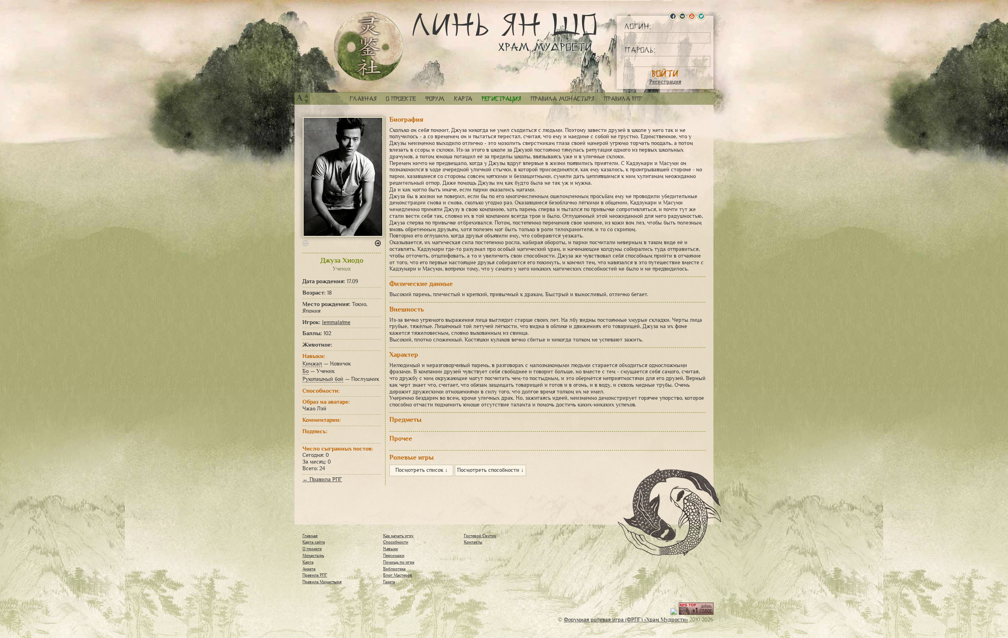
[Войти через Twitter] (701, 16)
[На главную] (368, 46)
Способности (395, 542)
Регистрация (665, 82)
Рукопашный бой (322, 379)
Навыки (390, 548)
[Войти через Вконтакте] (682, 16)
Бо (305, 371)
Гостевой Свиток (480, 535)
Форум (435, 99)
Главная (363, 99)
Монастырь (313, 555)
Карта (463, 99)
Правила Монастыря (322, 581)
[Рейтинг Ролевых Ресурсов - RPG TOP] (696, 613)
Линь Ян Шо (505, 32)
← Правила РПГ (322, 479)
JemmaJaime (336, 322)
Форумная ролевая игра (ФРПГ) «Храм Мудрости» (626, 620)
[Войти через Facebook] (673, 16)
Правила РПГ (623, 99)
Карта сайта (313, 542)
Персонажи (393, 555)
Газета (389, 581)
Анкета (308, 568)
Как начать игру (398, 535)
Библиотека (394, 568)
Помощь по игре (398, 562)
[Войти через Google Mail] (691, 16)
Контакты (473, 542)
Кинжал (312, 364)
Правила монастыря (562, 99)
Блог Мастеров (397, 575)
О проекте (401, 99)
